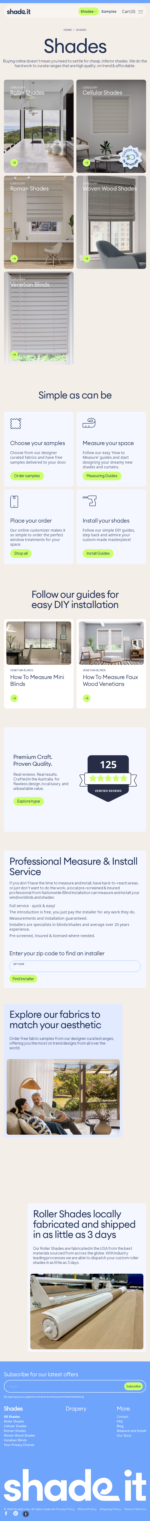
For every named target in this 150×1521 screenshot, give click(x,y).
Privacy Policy (65, 1509)
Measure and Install (131, 1431)
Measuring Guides (102, 475)
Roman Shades (15, 1431)
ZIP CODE (18, 964)
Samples (108, 11)
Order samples (27, 475)
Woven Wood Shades (19, 1435)
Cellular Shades (15, 1426)
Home (68, 30)
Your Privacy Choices (19, 1445)
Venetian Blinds (15, 1440)
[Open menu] (140, 11)
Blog (120, 1426)
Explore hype (28, 801)
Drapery (76, 1408)
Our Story (124, 1435)
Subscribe (133, 1386)
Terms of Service (135, 1509)
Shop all (21, 553)
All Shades (12, 1416)
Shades (87, 11)
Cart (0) (128, 11)
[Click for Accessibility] (26, 1514)
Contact (122, 1416)
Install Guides (98, 553)
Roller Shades (14, 1421)
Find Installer (23, 978)
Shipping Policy (110, 1509)
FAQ (120, 1421)
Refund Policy (87, 1509)
